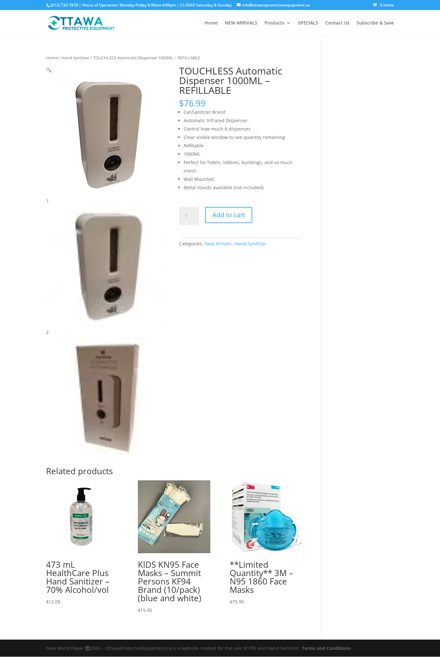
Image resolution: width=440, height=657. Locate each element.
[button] (49, 70)
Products (274, 23)
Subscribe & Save (375, 23)
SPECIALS (308, 23)
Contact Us (337, 23)
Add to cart (228, 215)
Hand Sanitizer (76, 58)
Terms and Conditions (326, 648)
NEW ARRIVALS (241, 23)
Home (211, 23)
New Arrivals (218, 243)
